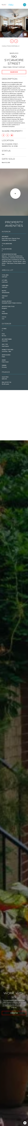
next (16, 41)
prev (12, 41)
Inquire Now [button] (14, 72)
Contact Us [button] (14, 1013)
